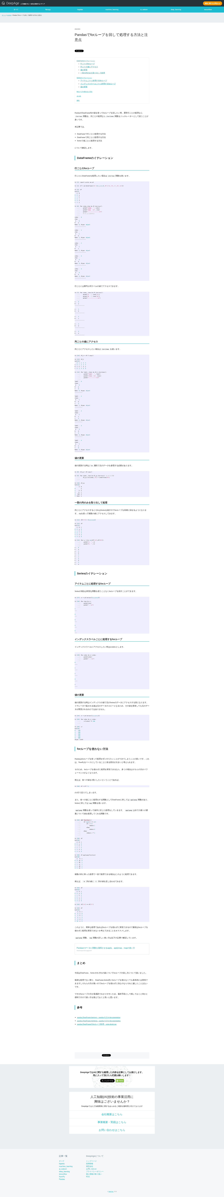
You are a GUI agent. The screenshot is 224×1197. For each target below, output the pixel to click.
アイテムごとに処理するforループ (93, 81)
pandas (9, 15)
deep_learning (176, 9)
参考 (78, 100)
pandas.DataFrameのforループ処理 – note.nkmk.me (96, 1024)
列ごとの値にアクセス (89, 67)
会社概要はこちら (112, 1114)
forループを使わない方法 (84, 91)
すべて (16, 9)
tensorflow (208, 9)
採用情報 (89, 1164)
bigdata (80, 9)
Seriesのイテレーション (84, 78)
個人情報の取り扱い (94, 1174)
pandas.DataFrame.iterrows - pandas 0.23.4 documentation (98, 1017)
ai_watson (144, 9)
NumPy (62, 1177)
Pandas (62, 1179)
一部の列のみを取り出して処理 (92, 73)
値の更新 (83, 70)
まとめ (79, 96)
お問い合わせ (91, 1169)
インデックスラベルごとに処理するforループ (98, 84)
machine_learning (111, 9)
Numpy (48, 9)
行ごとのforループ (87, 64)
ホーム (4, 15)
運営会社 (89, 1166)
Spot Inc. (111, 1191)
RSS (88, 1177)
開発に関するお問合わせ (212, 3)
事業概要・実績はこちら (112, 1122)
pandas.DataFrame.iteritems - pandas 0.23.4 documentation (99, 1021)
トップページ (91, 1161)
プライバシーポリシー (95, 1171)
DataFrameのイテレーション (86, 61)
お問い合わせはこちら (112, 1130)
